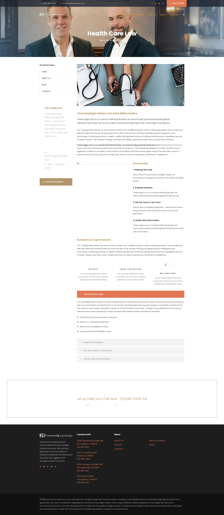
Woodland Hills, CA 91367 (88, 467)
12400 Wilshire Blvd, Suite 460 (90, 440)
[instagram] (162, 3)
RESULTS (152, 15)
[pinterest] (47, 466)
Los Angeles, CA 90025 (87, 444)
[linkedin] (155, 3)
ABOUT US (120, 15)
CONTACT (174, 15)
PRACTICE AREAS (136, 15)
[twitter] (51, 466)
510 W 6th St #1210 (85, 476)
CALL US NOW (178, 3)
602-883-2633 (83, 459)
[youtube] (159, 3)
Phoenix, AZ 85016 (85, 455)
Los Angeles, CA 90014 (87, 479)
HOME (44, 72)
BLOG (162, 15)
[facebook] (152, 3)
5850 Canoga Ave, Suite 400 (90, 464)
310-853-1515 (83, 447)
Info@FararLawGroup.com (73, 3)
